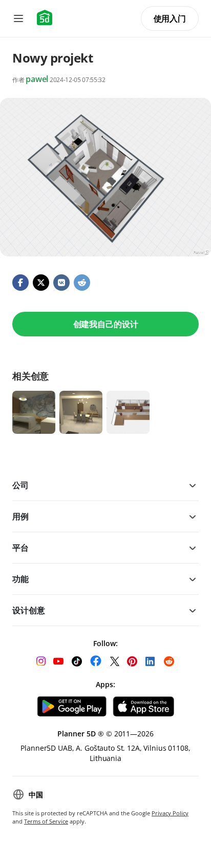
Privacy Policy (170, 813)
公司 (20, 485)
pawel (37, 79)
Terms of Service (46, 821)
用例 (20, 516)
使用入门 (170, 18)
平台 (20, 547)
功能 (20, 579)
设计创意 (28, 610)
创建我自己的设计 (105, 324)
